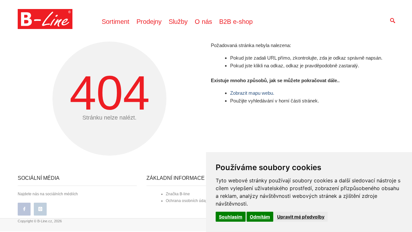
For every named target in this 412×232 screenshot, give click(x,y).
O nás (203, 21)
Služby (178, 21)
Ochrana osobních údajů (187, 200)
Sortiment (115, 21)
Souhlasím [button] (230, 216)
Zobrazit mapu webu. (252, 93)
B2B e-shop (236, 21)
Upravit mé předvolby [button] (300, 216)
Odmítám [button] (260, 216)
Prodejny (149, 21)
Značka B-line (178, 194)
